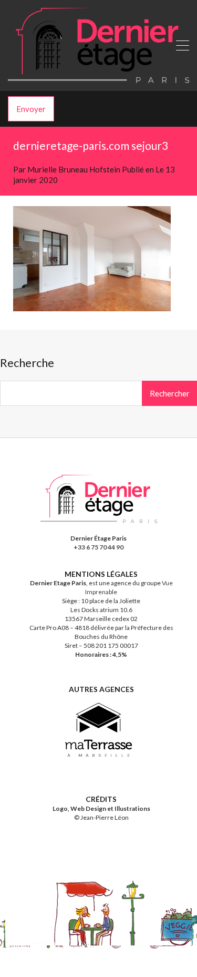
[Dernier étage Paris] (98, 78)
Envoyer (31, 109)
